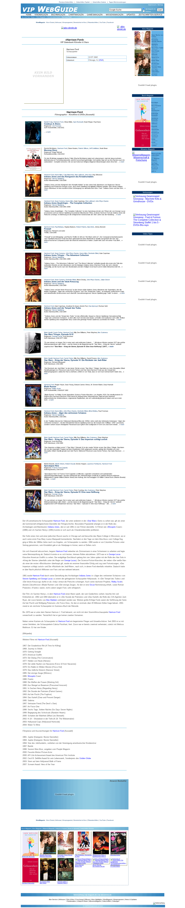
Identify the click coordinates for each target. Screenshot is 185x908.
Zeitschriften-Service (150, 15)
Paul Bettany (59, 227)
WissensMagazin (114, 15)
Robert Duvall (70, 464)
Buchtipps (154, 102)
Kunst (153, 142)
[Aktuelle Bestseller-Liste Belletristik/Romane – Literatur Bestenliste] (142, 109)
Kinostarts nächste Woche (156, 40)
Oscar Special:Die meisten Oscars (99, 865)
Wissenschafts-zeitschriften (156, 154)
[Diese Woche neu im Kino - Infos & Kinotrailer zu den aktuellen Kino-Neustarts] (142, 41)
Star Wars (92, 521)
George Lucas (57, 336)
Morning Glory (50, 150)
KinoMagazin (41, 15)
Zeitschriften (106, 901)
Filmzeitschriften (93, 22)
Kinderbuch (155, 133)
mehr (49, 132)
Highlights (154, 44)
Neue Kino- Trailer (157, 48)
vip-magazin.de (91, 895)
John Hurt (88, 175)
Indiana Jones (53, 527)
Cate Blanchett (68, 175)
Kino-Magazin (41, 17)
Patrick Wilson (83, 148)
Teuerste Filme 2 (62, 883)
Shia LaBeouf (79, 175)
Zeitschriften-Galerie (99, 2)
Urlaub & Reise (82, 901)
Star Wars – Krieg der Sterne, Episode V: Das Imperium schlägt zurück (75, 439)
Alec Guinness (103, 332)
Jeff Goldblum (94, 148)
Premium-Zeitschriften (66, 2)
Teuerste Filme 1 (62, 881)
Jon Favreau (56, 126)
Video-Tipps (147, 234)
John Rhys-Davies (102, 201)
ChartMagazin (76, 15)
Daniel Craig (48, 122)
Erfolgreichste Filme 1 (99, 855)
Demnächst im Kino (80, 22)
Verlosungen (148, 192)
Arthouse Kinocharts (46, 856)
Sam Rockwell (78, 122)
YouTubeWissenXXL (155, 164)
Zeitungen (115, 901)
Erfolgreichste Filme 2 (99, 856)
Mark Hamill (48, 332)
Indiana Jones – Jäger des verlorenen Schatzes (65, 413)
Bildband (154, 123)
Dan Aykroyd (93, 306)
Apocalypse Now (51, 466)
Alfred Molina (92, 411)
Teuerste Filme (156, 67)
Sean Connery (60, 201)
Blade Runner (50, 386)
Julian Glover (105, 280)
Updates (130, 15)
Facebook (110, 22)
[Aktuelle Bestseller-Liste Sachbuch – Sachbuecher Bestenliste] (142, 134)
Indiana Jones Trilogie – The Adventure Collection (66, 255)
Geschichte (155, 129)
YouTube (103, 22)
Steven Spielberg (58, 178)
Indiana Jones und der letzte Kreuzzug (61, 282)
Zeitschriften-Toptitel (83, 2)
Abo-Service (53, 899)
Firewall (47, 229)
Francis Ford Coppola (59, 468)
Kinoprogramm (67, 22)
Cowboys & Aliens (52, 124)
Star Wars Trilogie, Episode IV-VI (58, 334)
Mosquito (112, 527)
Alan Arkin (90, 227)
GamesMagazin (94, 15)
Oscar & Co (155, 57)
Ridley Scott (56, 388)
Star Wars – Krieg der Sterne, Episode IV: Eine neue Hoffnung (71, 492)
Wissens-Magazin (48, 828)
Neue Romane (156, 105)
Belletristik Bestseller (28, 856)
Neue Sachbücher (155, 109)
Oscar (92, 585)
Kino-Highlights (96, 899)
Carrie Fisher (57, 332)
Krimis (153, 139)
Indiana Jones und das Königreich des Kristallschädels (69, 177)
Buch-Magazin (26, 828)
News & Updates (73, 828)
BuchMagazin (58, 15)
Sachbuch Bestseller (28, 883)
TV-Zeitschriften (115, 866)
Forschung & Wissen (82, 899)
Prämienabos (71, 901)
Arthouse (58, 22)
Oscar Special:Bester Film (79, 865)
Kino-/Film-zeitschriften (155, 70)
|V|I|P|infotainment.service (94, 906)
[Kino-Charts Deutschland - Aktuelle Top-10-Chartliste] (142, 64)
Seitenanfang (79, 895)
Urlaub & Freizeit (61, 828)
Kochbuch (154, 136)
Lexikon (154, 145)
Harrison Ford (58, 122)
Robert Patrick (81, 227)
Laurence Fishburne (94, 464)
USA (101, 60)
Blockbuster (155, 64)
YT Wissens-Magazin (155, 159)
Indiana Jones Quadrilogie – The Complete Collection (68, 203)
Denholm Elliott (93, 253)
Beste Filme (155, 60)
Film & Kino (70, 899)
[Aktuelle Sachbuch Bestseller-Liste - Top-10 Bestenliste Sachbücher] (30, 869)
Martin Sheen (59, 464)
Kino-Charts (50, 22)
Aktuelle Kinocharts (45, 855)
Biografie (154, 126)
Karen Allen (59, 175)
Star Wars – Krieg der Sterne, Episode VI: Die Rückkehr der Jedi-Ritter (75, 360)
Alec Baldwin (51, 600)
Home (29, 15)
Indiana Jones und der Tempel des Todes (62, 308)
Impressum (152, 5)
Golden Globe (85, 758)
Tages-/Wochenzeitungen (117, 2)
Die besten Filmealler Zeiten (45, 882)
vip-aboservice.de (104, 895)
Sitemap (160, 5)
